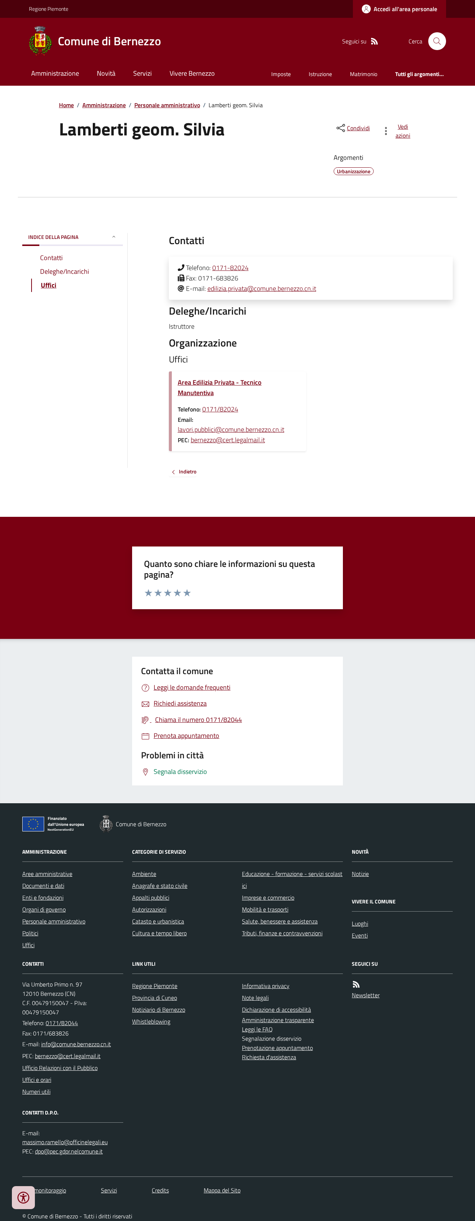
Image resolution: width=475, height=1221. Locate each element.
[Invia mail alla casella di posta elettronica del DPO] (65, 1142)
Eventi (360, 935)
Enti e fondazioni (42, 897)
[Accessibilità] (23, 1198)
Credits (160, 1190)
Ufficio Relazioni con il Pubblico (60, 1067)
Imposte (281, 74)
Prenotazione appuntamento (277, 1047)
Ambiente (144, 873)
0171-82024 (230, 268)
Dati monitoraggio (44, 1190)
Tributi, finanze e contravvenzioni (282, 933)
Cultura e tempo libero (159, 933)
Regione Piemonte (48, 9)
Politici (30, 933)
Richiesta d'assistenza (269, 1057)
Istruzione (320, 74)
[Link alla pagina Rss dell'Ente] (356, 984)
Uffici (28, 945)
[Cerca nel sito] (434, 41)
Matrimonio (363, 74)
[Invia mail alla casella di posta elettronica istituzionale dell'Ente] (76, 1044)
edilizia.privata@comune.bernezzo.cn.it (261, 288)
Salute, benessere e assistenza (280, 921)
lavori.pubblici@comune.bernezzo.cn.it (231, 429)
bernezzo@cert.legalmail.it (228, 440)
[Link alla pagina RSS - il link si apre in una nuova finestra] (374, 41)
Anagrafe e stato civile (159, 885)
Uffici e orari (36, 1079)
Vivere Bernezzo (192, 73)
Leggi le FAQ (257, 1029)
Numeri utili (36, 1091)
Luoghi (360, 923)
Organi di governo (44, 909)
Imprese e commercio (268, 897)
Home (66, 105)
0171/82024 (220, 409)
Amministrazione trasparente (278, 1019)
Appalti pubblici (150, 897)
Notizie (360, 873)
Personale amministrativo (167, 105)
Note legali (255, 997)
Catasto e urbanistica (158, 921)
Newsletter (366, 995)
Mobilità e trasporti (265, 909)
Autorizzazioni (149, 909)
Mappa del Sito (222, 1190)
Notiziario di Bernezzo (158, 1009)
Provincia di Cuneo (154, 997)
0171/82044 (62, 1022)
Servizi (142, 73)
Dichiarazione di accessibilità (276, 1009)
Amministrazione (55, 73)
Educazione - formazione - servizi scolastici (292, 879)
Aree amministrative (47, 873)
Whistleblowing (151, 1021)
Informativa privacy (265, 985)
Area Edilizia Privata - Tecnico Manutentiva (220, 387)
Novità (106, 73)
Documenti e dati (43, 885)
